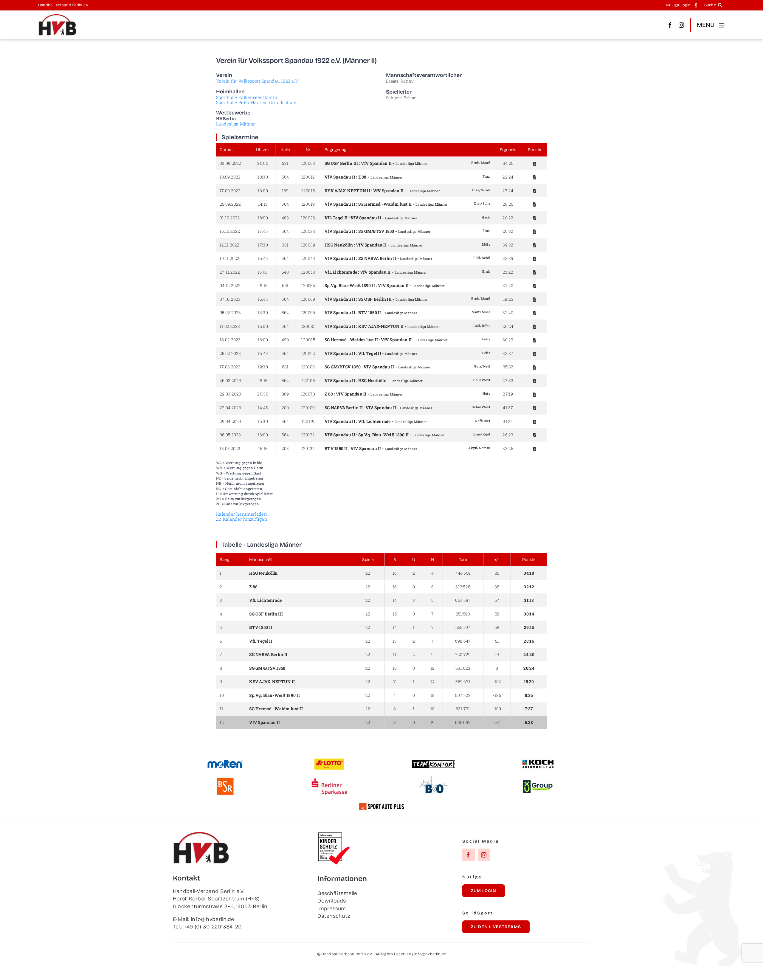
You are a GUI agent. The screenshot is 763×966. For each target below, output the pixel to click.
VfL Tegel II (336, 218)
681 (285, 367)
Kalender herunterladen (241, 514)
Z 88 (362, 177)
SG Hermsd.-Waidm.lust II (385, 204)
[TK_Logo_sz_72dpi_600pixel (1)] (433, 762)
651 (285, 285)
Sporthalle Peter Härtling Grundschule (256, 102)
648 (285, 272)
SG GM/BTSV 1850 (376, 231)
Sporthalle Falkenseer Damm (246, 97)
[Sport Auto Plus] (381, 805)
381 (285, 245)
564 (285, 177)
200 (285, 407)
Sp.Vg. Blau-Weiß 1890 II (350, 285)
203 (285, 448)
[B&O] (434, 779)
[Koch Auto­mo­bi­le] (538, 760)
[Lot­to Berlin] (329, 761)
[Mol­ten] (225, 762)
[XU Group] (538, 783)
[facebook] (670, 25)
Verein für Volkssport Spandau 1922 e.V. (257, 81)
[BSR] (225, 780)
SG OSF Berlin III (341, 163)
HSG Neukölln (339, 245)
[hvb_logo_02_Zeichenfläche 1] (57, 16)
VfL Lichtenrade (341, 272)
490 (285, 339)
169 (285, 190)
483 (285, 218)
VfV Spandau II (376, 163)
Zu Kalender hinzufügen (241, 519)
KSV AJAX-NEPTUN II (347, 190)
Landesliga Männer (236, 124)
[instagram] (681, 25)
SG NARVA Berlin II (377, 258)
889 (285, 394)
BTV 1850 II (369, 312)
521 (285, 163)
